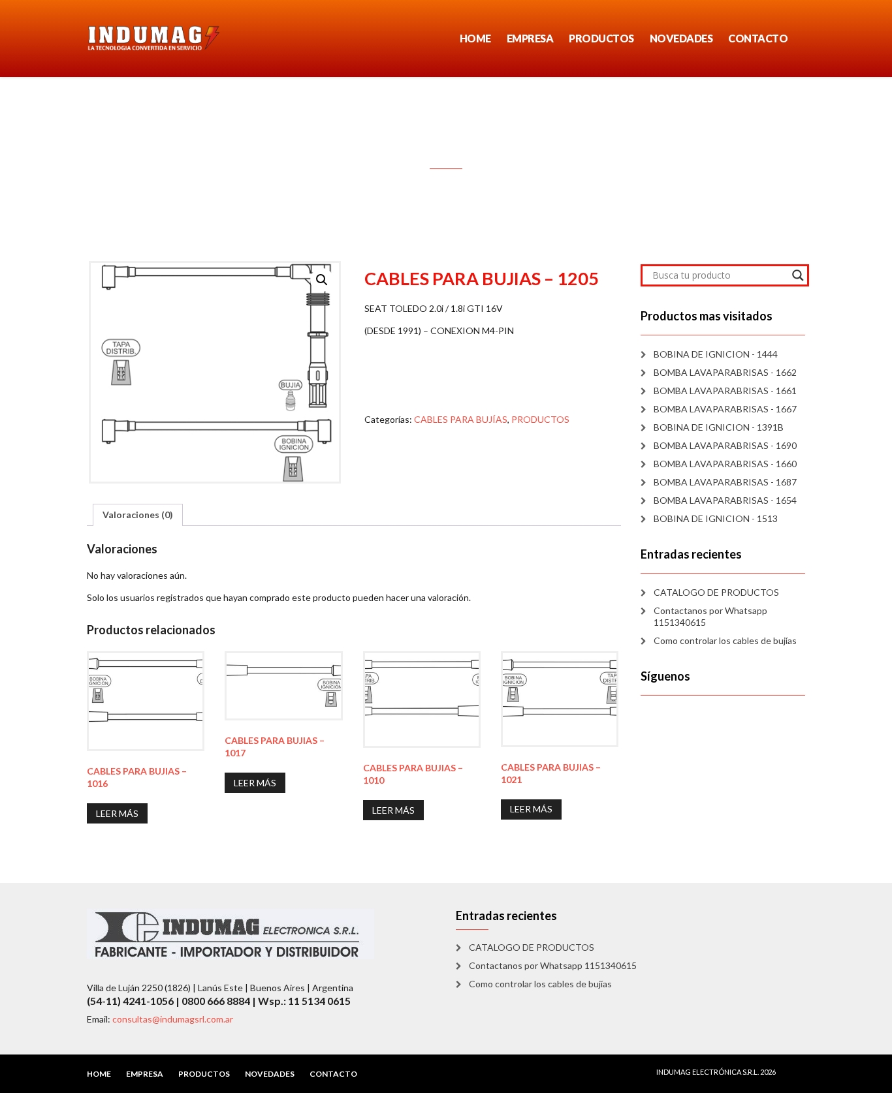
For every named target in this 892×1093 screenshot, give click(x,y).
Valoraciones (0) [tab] (138, 514)
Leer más (117, 813)
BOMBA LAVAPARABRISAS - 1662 (725, 372)
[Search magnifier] (798, 275)
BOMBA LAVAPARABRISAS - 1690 (725, 445)
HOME (475, 38)
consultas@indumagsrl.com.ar (172, 1018)
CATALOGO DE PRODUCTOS (716, 592)
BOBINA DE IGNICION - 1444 (716, 354)
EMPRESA (530, 38)
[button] (322, 280)
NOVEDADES (681, 38)
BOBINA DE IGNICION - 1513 (716, 518)
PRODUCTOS (601, 38)
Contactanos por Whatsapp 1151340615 (710, 616)
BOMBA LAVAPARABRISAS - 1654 (725, 500)
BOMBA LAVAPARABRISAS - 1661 (725, 390)
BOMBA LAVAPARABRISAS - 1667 (725, 408)
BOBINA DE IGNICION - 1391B (719, 427)
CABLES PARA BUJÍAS (460, 419)
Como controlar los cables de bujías (725, 640)
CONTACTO (758, 38)
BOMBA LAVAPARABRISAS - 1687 (725, 481)
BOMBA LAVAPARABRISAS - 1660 (725, 463)
